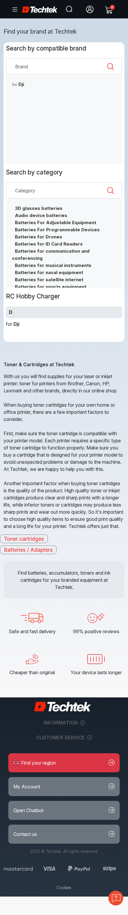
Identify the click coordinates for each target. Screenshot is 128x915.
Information (61, 723)
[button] (64, 762)
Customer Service (61, 738)
